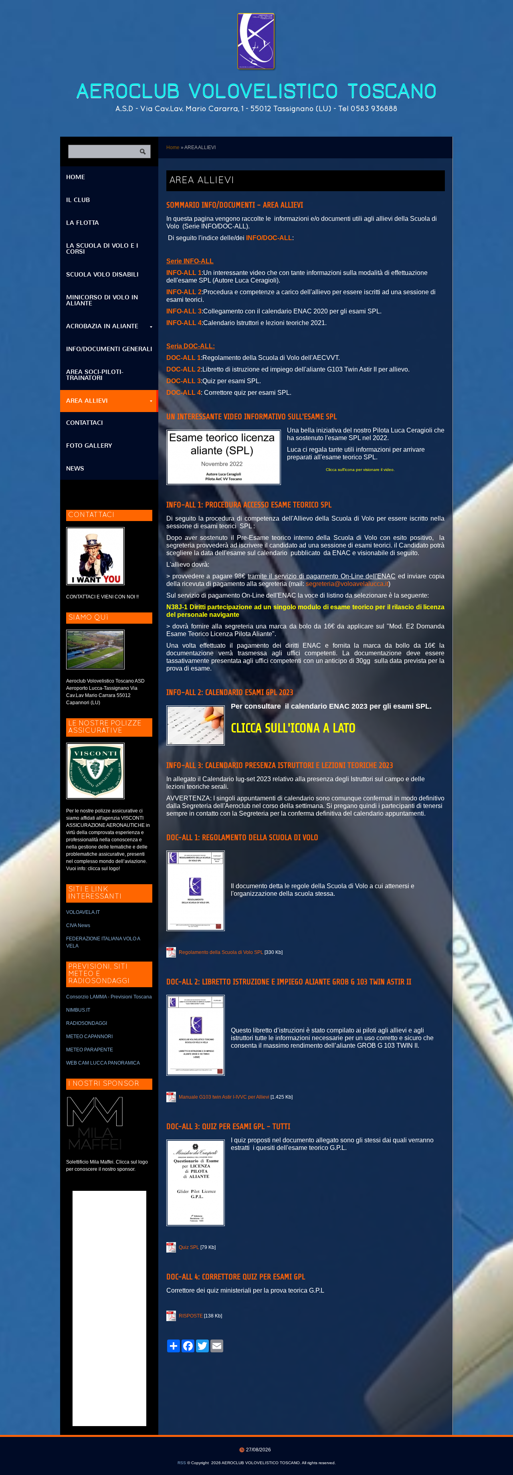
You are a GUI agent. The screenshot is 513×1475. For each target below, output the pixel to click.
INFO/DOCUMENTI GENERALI (109, 349)
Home (173, 147)
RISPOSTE (191, 1316)
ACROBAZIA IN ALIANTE (102, 326)
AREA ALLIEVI (87, 401)
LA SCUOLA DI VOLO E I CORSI (102, 249)
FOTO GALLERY (89, 446)
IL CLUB (78, 200)
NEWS (75, 469)
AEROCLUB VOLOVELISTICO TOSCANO (257, 91)
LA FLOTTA (82, 223)
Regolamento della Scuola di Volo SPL (221, 952)
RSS (182, 1463)
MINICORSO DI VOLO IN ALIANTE (102, 300)
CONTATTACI (84, 423)
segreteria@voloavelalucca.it (347, 583)
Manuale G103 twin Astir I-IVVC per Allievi (224, 1097)
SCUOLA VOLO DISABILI (102, 275)
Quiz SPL (189, 1247)
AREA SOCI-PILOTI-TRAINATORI (94, 375)
